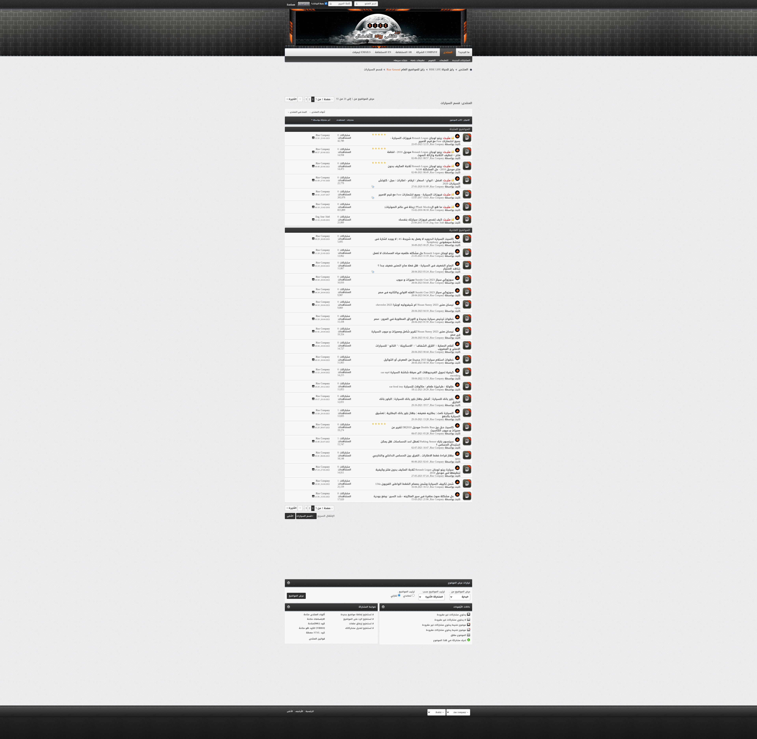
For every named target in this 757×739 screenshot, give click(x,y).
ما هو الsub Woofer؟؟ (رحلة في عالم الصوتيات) (413, 207)
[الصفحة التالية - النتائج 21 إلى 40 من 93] (300, 99)
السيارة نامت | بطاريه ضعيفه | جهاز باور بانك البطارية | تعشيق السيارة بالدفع (417, 415)
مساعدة (291, 4)
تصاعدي (407, 596)
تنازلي (394, 596)
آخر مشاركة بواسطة (321, 120)
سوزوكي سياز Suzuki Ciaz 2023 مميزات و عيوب (425, 279)
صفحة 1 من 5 (323, 99)
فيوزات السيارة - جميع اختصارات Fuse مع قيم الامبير (410, 194)
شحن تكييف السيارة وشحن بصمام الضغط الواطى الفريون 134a (414, 483)
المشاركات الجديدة (461, 60)
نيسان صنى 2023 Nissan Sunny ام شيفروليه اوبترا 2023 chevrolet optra (418, 306)
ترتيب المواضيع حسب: (433, 592)
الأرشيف (299, 711)
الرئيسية (310, 711)
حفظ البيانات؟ (318, 4)
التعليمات (443, 60)
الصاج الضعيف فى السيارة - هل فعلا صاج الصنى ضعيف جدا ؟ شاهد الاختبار (419, 267)
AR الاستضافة (403, 52)
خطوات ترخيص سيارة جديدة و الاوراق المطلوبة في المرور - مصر (414, 318)
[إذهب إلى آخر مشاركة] (313, 138)
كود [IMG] (319, 624)
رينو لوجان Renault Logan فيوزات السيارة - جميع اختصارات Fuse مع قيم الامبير (425, 140)
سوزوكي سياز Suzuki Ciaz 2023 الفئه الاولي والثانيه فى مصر (416, 292)
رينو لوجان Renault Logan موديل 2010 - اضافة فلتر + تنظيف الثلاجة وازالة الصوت (423, 154)
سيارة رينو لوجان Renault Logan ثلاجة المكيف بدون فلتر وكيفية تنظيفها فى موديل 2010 (418, 471)
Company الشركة (426, 52)
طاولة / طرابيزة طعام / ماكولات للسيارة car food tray (421, 386)
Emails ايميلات (361, 52)
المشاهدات (340, 120)
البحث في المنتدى (298, 112)
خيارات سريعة (400, 60)
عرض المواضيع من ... (459, 592)
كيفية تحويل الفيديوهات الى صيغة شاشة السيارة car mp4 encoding (420, 374)
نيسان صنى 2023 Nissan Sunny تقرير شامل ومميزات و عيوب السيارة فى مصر (415, 333)
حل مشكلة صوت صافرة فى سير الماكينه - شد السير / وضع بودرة (414, 496)
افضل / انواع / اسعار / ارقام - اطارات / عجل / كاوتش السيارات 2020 (419, 182)
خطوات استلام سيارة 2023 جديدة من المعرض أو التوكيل (419, 359)
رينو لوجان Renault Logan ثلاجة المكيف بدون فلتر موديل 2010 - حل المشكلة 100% (424, 168)
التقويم (431, 60)
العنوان (466, 120)
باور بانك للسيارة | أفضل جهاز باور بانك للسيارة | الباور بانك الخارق (419, 400)
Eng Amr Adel (437, 223)
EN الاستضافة (383, 52)
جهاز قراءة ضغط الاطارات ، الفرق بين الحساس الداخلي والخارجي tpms (416, 457)
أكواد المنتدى (317, 614)
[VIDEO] (320, 628)
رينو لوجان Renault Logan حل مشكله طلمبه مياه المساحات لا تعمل (413, 253)
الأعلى (290, 516)
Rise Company (437, 144)
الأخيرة (292, 99)
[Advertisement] (378, 83)
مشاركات (350, 120)
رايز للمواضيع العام (406, 69)
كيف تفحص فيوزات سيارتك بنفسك (420, 219)
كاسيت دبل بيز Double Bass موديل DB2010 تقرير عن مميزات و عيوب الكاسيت (426, 429)
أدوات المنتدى (318, 112)
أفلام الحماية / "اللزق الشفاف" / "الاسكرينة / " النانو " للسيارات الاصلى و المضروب (418, 347)
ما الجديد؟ (464, 52)
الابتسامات (319, 619)
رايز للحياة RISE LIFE (441, 69)
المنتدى (447, 52)
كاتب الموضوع (456, 120)
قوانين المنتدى (317, 639)
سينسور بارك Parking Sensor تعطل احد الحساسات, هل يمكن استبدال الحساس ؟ (420, 443)
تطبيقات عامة (417, 60)
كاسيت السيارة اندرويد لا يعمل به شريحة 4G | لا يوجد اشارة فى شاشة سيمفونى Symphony (417, 240)
